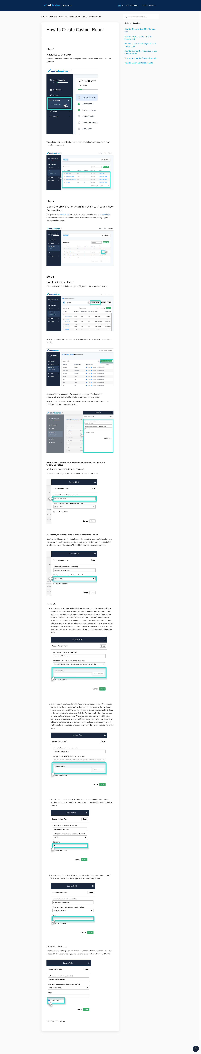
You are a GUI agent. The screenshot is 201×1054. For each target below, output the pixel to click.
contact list (64, 214)
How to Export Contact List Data (138, 63)
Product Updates (148, 5)
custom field (105, 214)
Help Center (67, 5)
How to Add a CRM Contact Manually (140, 58)
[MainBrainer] (52, 5)
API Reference (132, 5)
